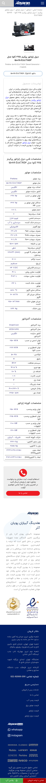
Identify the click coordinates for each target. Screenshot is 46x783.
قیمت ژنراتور (34, 711)
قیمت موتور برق (32, 705)
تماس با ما (23, 493)
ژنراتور (28, 10)
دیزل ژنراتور (19, 10)
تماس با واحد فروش (36, 780)
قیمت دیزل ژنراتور (32, 716)
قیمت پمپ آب (33, 700)
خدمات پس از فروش (30, 690)
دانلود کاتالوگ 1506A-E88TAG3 (23, 73)
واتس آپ (10, 780)
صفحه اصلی (37, 10)
